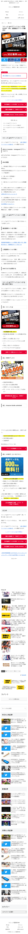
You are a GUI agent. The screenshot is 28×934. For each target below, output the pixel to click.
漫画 (4, 671)
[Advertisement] (14, 573)
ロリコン (20, 924)
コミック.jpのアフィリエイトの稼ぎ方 (12, 125)
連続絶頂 (8, 929)
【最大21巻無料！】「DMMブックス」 (14, 109)
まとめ (4, 131)
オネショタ (20, 927)
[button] (25, 708)
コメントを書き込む (14, 699)
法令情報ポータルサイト (7, 204)
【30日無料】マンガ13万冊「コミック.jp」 (14, 104)
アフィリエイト (10, 671)
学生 (8, 927)
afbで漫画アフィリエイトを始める (12, 75)
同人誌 (7, 924)
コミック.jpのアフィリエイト (10, 123)
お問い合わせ (20, 929)
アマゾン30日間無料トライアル (14, 448)
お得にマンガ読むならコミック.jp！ (14, 352)
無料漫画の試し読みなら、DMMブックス (14, 396)
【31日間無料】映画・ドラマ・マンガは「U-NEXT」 (14, 503)
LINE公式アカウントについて (9, 194)
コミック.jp (18, 671)
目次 (12, 120)
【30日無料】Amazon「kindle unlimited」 (14, 114)
